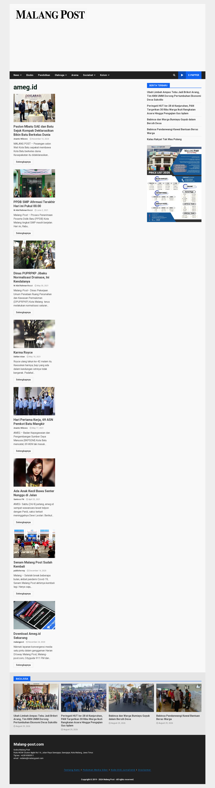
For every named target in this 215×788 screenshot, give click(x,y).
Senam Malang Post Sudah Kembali (34, 544)
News (16, 75)
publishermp (19, 571)
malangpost (19, 642)
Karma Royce (34, 334)
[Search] (174, 75)
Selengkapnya (23, 162)
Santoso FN (19, 499)
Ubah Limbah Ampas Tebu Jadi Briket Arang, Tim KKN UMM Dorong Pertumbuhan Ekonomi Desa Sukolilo (174, 96)
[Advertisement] (107, 44)
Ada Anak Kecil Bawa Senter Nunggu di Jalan (34, 472)
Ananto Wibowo (21, 139)
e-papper (193, 75)
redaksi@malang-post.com (31, 758)
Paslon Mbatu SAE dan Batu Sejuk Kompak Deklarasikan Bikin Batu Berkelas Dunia (34, 108)
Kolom (103, 75)
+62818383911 (27, 755)
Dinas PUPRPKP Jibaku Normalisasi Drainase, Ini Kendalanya (34, 255)
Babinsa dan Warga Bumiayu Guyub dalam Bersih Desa (131, 698)
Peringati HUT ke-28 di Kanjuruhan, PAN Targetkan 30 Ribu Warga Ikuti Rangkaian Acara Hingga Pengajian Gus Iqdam (171, 109)
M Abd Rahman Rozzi (23, 210)
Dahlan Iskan (19, 357)
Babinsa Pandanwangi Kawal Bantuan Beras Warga (178, 698)
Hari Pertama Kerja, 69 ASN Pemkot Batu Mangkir (34, 401)
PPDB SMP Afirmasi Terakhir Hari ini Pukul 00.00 (34, 183)
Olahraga (59, 75)
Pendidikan (44, 75)
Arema (74, 75)
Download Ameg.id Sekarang (34, 615)
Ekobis (29, 75)
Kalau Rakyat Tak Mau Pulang (164, 139)
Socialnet (88, 75)
